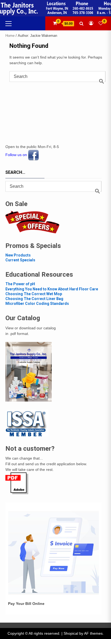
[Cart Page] (55, 23)
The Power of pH (20, 284)
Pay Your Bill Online (26, 603)
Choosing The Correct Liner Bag (34, 299)
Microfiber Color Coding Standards (37, 303)
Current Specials (20, 260)
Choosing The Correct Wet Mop (33, 294)
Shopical (71, 633)
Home (10, 36)
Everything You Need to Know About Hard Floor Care (51, 289)
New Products (18, 255)
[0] (101, 23)
